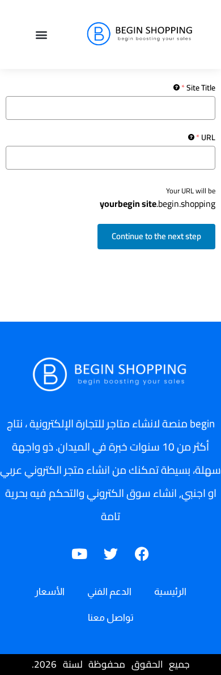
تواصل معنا (111, 617)
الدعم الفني (109, 591)
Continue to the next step (156, 236)
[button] (41, 34)
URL (205, 137)
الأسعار (50, 591)
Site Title (198, 88)
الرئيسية (170, 591)
